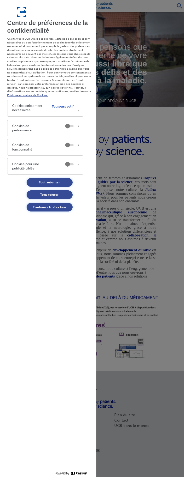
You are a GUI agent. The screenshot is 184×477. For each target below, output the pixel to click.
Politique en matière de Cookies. (27, 95)
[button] (45, 108)
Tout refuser (49, 194)
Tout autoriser (49, 182)
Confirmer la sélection (49, 207)
